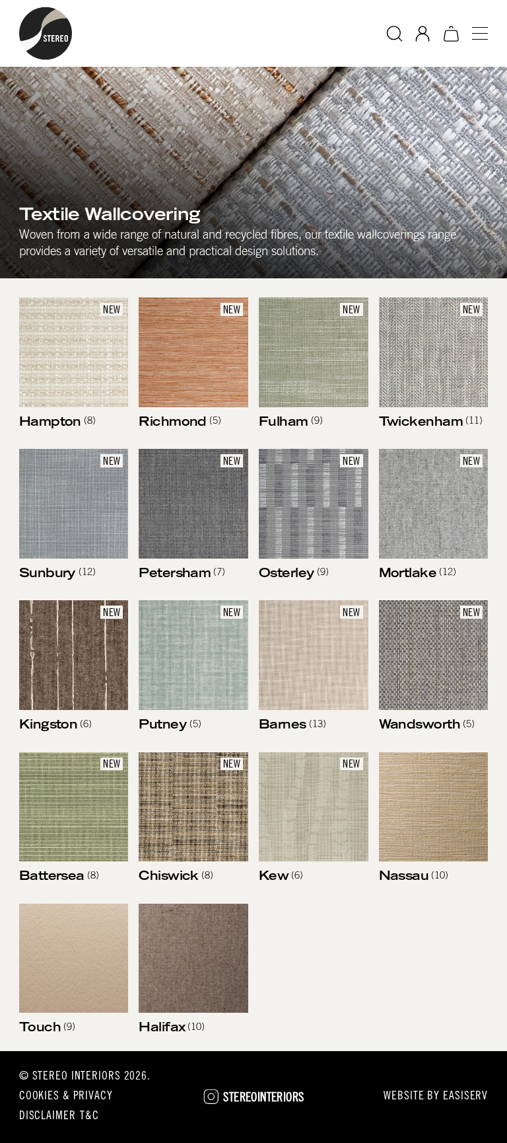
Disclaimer (47, 1117)
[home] (45, 33)
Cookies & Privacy (66, 1097)
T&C (89, 1117)
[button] (474, 33)
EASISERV (465, 1097)
